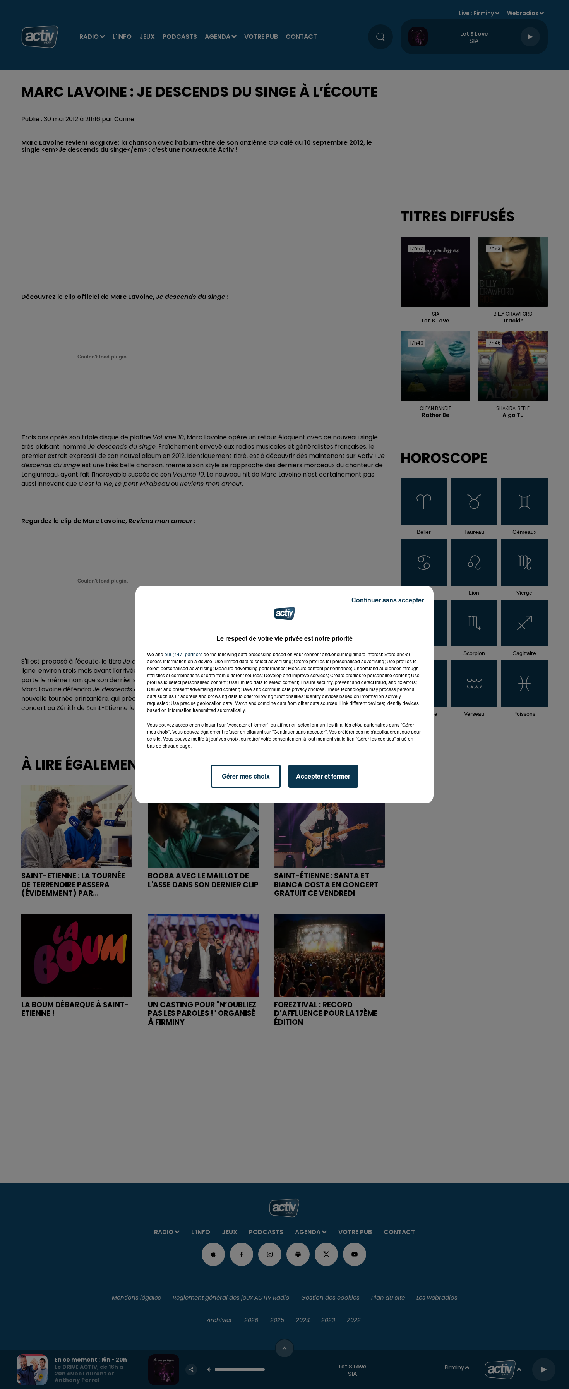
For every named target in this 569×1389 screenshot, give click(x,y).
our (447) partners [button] (183, 654)
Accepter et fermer (323, 776)
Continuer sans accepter (387, 599)
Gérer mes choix (246, 776)
